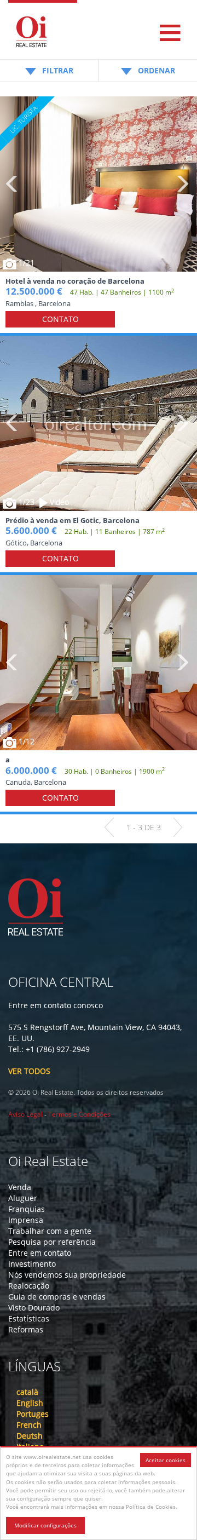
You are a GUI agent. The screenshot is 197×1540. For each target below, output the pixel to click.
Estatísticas (28, 1318)
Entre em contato (39, 1253)
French (29, 1425)
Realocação (28, 1285)
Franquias (26, 1209)
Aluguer (22, 1198)
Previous (12, 184)
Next (182, 184)
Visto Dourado (34, 1307)
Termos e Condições (79, 1114)
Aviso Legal (25, 1114)
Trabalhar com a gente (49, 1231)
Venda (19, 1187)
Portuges (32, 1414)
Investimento (32, 1264)
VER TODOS (29, 1071)
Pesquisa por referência (52, 1242)
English (29, 1403)
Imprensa (25, 1220)
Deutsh (29, 1435)
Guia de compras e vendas (57, 1296)
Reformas (25, 1329)
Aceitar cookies (166, 1460)
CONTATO (60, 319)
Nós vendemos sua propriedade (67, 1274)
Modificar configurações (45, 1525)
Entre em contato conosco (55, 1005)
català (27, 1392)
